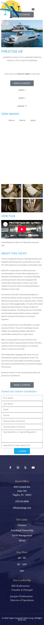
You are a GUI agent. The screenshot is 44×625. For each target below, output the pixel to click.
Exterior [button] (22, 120)
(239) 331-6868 (23, 74)
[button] (33, 9)
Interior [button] (11, 120)
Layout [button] (33, 120)
